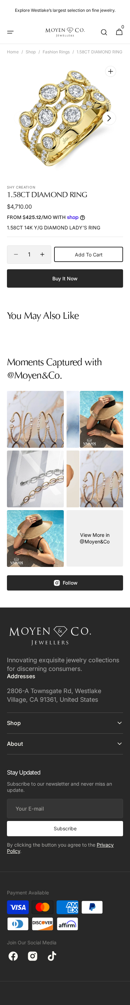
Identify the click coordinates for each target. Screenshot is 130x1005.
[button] (10, 32)
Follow (70, 583)
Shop (31, 51)
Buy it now (65, 278)
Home (13, 51)
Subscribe (65, 828)
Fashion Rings (56, 51)
